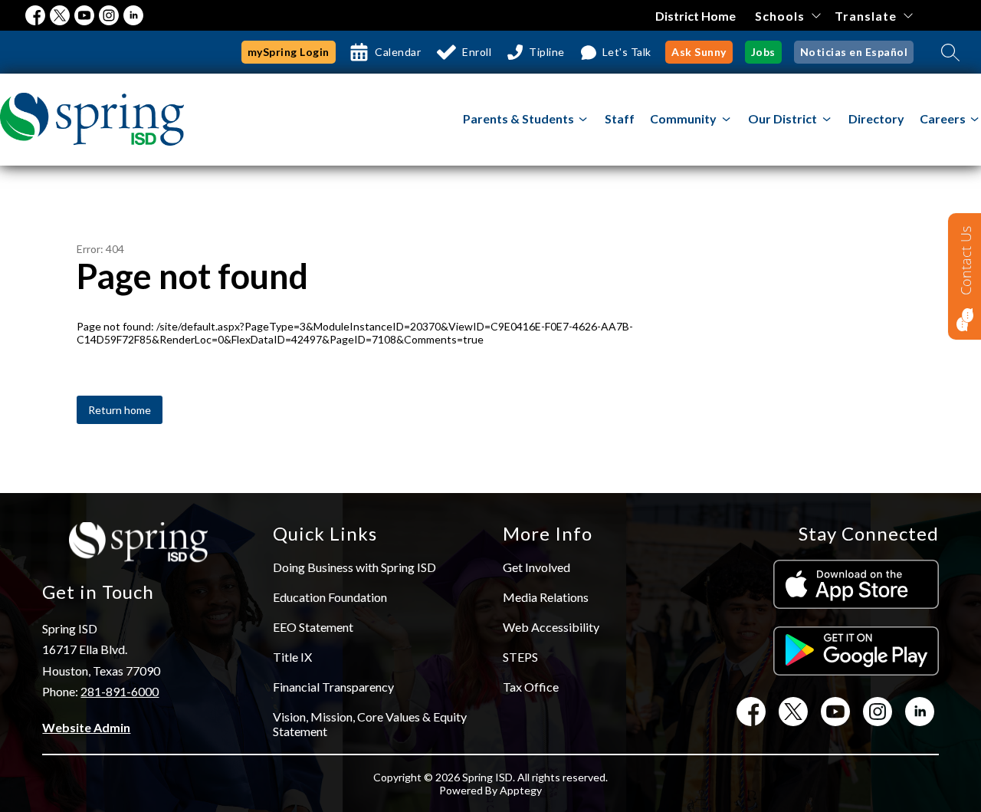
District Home (695, 15)
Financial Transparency (333, 686)
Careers (943, 118)
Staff (620, 118)
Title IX (292, 656)
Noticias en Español (854, 51)
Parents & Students (518, 118)
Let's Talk (626, 51)
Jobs (763, 51)
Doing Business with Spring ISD (354, 567)
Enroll (476, 51)
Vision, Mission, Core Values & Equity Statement (370, 723)
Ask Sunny (699, 51)
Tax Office (531, 686)
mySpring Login (289, 51)
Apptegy (521, 790)
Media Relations (546, 597)
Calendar (398, 51)
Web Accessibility (551, 627)
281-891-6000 (119, 691)
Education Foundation (330, 597)
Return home (119, 409)
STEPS (520, 656)
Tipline (547, 51)
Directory (876, 118)
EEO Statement (313, 627)
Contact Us (965, 260)
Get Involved (536, 567)
